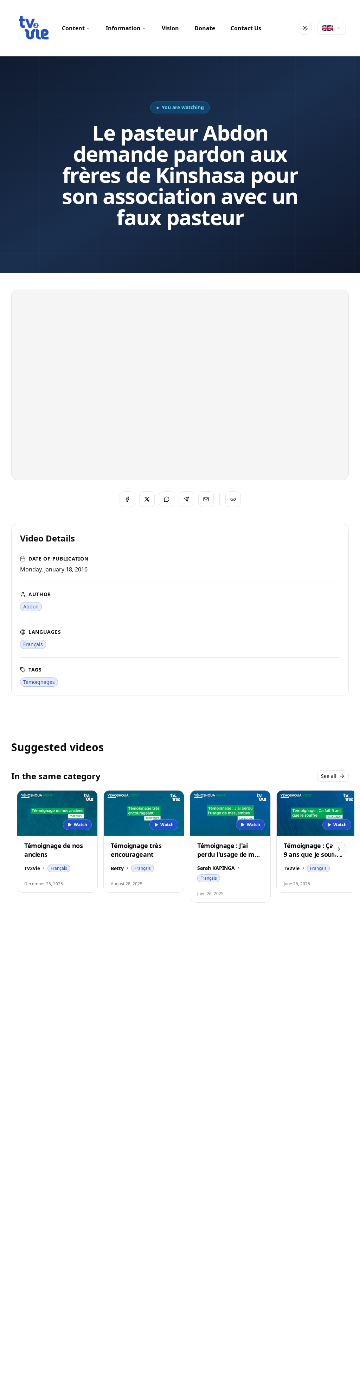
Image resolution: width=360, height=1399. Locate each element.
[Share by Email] (206, 499)
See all (328, 776)
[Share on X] (147, 499)
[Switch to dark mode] (305, 28)
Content (73, 28)
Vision (170, 28)
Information (123, 28)
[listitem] (31, 606)
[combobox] (331, 28)
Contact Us (246, 28)
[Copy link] (233, 499)
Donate (204, 28)
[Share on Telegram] (186, 499)
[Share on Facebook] (127, 499)
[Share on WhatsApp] (166, 499)
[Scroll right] (339, 849)
